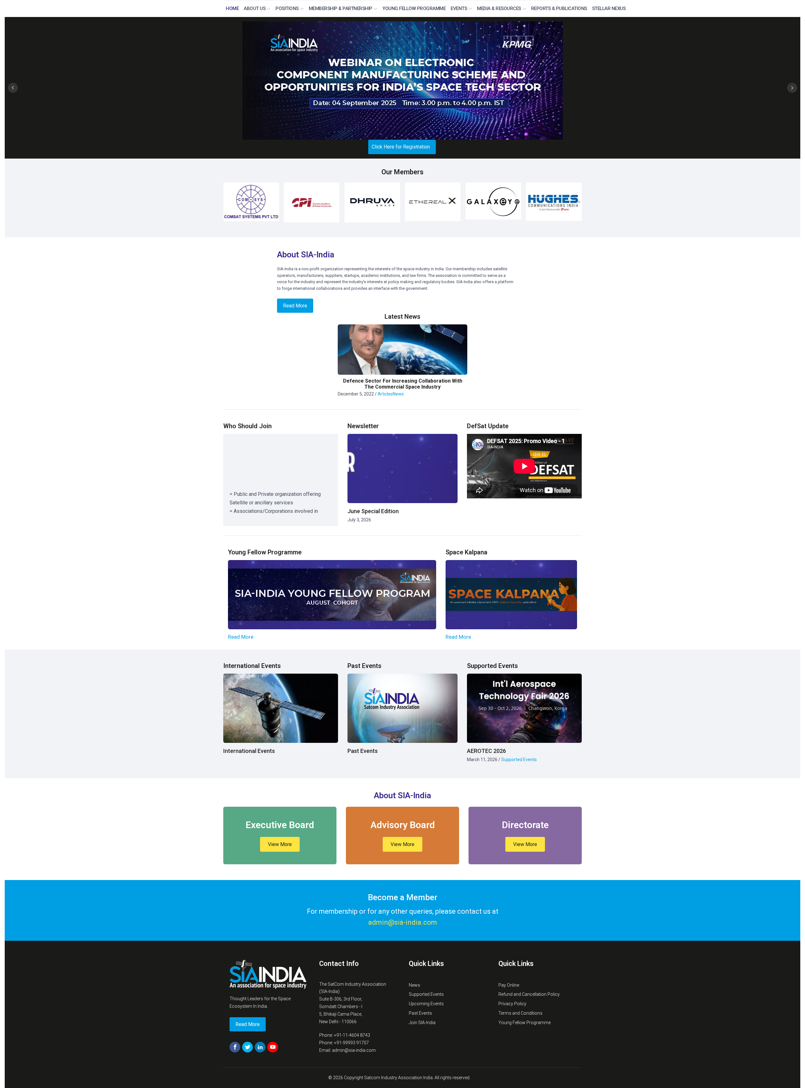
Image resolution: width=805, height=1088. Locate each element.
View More (280, 844)
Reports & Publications (559, 8)
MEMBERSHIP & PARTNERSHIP (340, 8)
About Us (254, 8)
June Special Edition (373, 511)
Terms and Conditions (520, 1013)
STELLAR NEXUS (609, 8)
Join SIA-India (422, 1022)
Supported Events (519, 759)
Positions (287, 8)
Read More (240, 637)
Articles (385, 393)
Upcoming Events (426, 1003)
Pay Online (508, 985)
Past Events (420, 1013)
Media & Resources (499, 8)
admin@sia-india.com (402, 922)
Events (459, 8)
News (398, 393)
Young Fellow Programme (414, 8)
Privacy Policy (512, 1003)
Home (232, 8)
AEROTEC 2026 (486, 751)
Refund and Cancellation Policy (529, 994)
